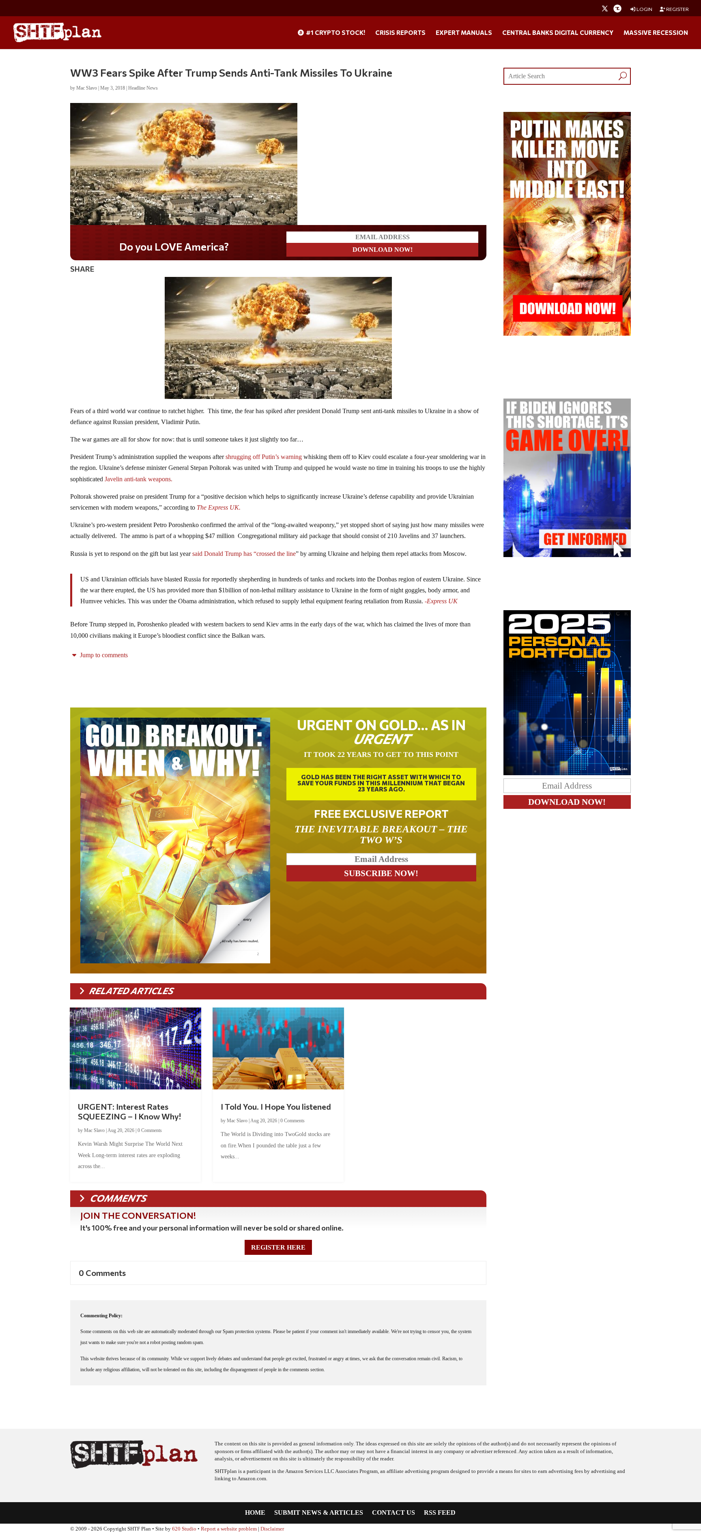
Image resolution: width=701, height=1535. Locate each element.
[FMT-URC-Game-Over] (567, 554)
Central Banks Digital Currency (557, 33)
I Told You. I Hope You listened (276, 1106)
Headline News (143, 88)
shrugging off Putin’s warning (263, 456)
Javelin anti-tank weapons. (138, 479)
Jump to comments (103, 655)
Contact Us (393, 1513)
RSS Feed (440, 1513)
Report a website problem (229, 1529)
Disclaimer (272, 1529)
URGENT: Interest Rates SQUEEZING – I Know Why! (129, 1111)
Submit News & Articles (318, 1513)
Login (644, 9)
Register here (278, 1247)
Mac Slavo (86, 88)
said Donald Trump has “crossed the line (243, 553)
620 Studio (184, 1529)
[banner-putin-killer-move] (567, 333)
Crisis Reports (400, 33)
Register (677, 9)
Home (255, 1513)
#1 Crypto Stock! (335, 33)
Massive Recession (656, 33)
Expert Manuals (464, 33)
